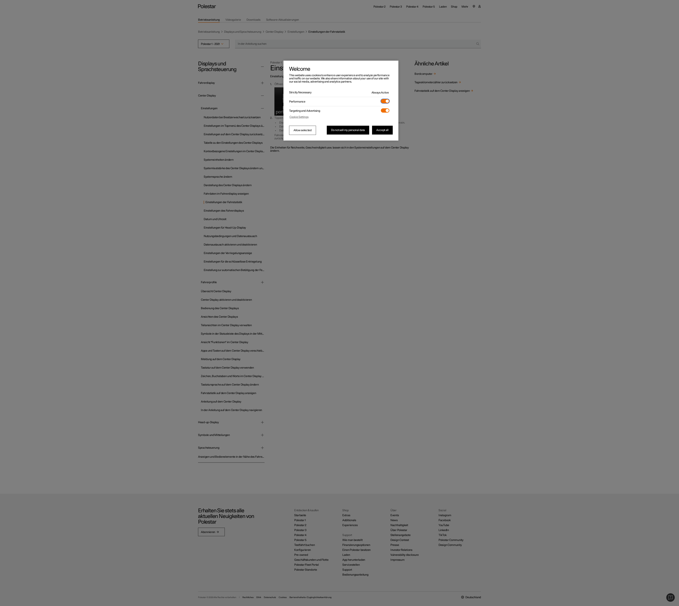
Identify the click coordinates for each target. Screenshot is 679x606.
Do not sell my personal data (348, 130)
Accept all (382, 130)
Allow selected (303, 130)
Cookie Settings (299, 117)
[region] (340, 101)
